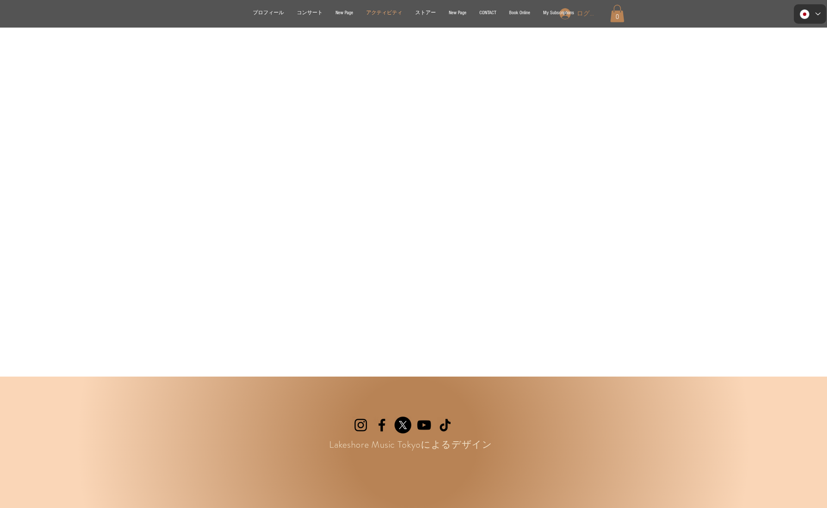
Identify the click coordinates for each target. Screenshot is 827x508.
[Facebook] (381, 425)
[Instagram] (360, 425)
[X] (403, 425)
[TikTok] (445, 425)
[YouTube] (424, 425)
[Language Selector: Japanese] (810, 14)
